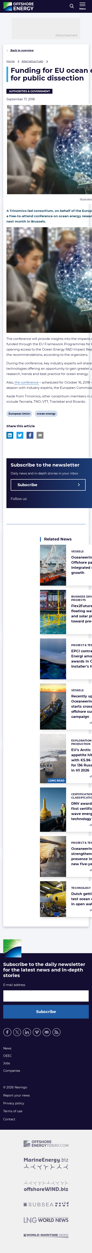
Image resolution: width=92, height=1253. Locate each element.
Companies (11, 1071)
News (7, 1048)
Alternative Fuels (32, 61)
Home (10, 61)
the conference (27, 382)
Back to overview (22, 50)
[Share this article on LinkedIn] (9, 435)
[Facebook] (7, 1032)
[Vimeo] (37, 1032)
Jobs (6, 1063)
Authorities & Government (29, 91)
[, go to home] (18, 6)
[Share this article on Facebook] (30, 435)
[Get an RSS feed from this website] (56, 1032)
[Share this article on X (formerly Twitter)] (19, 435)
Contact (9, 1119)
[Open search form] (72, 6)
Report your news (16, 1095)
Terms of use (12, 1111)
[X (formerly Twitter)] (17, 1032)
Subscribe (27, 485)
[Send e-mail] (47, 1032)
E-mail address (14, 985)
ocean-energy (46, 414)
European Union (19, 414)
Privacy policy (13, 1103)
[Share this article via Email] (40, 435)
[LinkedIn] (27, 1032)
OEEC (7, 1056)
